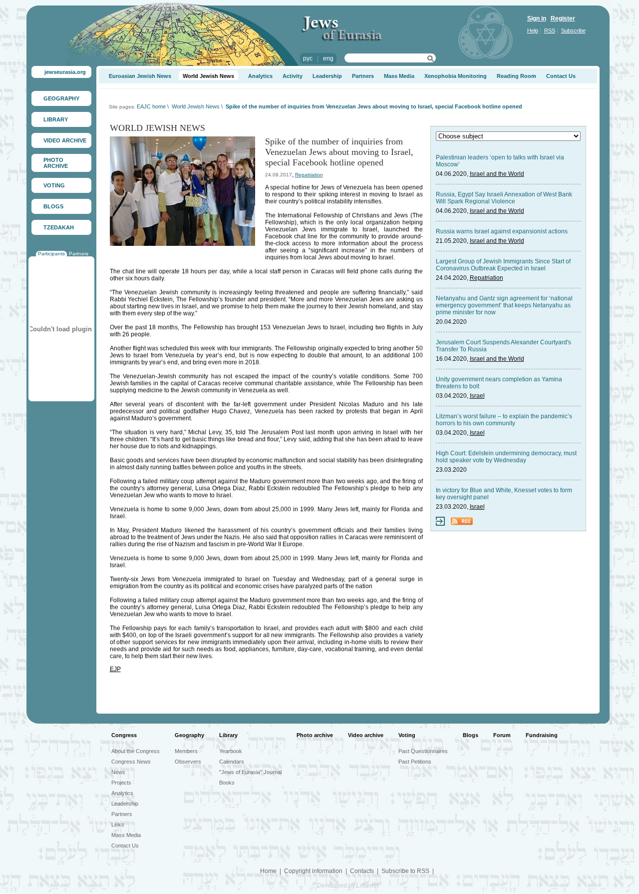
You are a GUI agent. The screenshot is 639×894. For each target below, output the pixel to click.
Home (268, 871)
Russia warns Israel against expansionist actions (502, 231)
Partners (78, 253)
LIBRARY (55, 119)
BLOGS (53, 206)
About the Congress (135, 751)
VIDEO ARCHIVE (64, 140)
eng (328, 58)
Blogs (470, 735)
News (118, 772)
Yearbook (230, 751)
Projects (121, 783)
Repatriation (309, 174)
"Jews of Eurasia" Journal (250, 772)
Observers (188, 762)
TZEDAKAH (58, 227)
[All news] (440, 523)
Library (228, 735)
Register (563, 18)
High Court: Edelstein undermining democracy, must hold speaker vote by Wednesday (506, 457)
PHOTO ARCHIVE (55, 163)
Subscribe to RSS (405, 871)
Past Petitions (414, 762)
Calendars (231, 762)
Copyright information (313, 871)
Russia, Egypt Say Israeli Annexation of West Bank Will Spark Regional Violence (504, 198)
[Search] (430, 59)
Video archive (365, 735)
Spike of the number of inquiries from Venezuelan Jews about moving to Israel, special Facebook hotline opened (374, 106)
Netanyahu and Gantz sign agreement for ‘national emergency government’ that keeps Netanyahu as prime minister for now (504, 305)
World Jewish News (208, 76)
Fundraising (542, 735)
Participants (51, 253)
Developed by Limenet (347, 885)
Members (186, 751)
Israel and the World (497, 173)
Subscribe (573, 30)
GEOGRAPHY (61, 98)
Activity (293, 76)
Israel (477, 395)
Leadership (327, 76)
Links (117, 825)
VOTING (54, 185)
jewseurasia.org (65, 72)
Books (227, 783)
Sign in (536, 18)
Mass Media (399, 76)
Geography (189, 735)
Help (532, 30)
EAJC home (151, 106)
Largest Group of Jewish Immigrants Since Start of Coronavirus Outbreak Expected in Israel (503, 265)
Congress (124, 735)
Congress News (131, 762)
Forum (502, 735)
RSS (549, 30)
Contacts (362, 871)
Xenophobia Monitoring (455, 76)
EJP (115, 669)
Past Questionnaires (423, 751)
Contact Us (561, 76)
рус (308, 58)
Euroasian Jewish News (140, 76)
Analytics (260, 76)
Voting (406, 735)
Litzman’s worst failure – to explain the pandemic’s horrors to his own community (504, 420)
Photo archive (315, 735)
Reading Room (516, 76)
